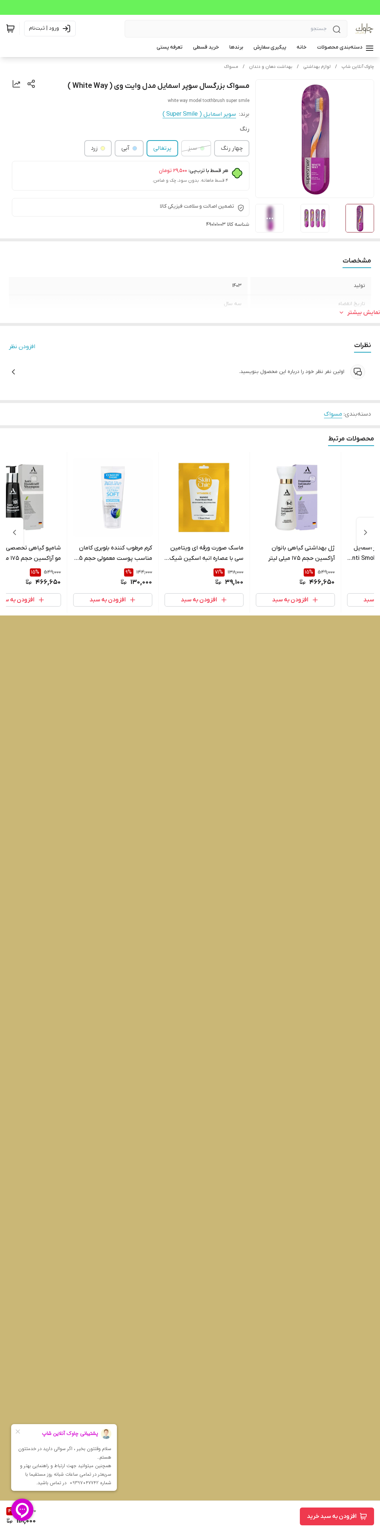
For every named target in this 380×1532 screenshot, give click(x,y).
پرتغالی (162, 148)
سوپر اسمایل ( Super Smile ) (199, 114)
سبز (192, 148)
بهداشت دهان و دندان (270, 67)
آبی (125, 148)
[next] (14, 532)
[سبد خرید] (10, 28)
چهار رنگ (232, 148)
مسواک (231, 67)
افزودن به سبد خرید (332, 1516)
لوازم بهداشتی (317, 67)
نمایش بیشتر (363, 312)
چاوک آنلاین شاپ (357, 67)
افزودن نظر (22, 346)
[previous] (365, 532)
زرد (94, 148)
